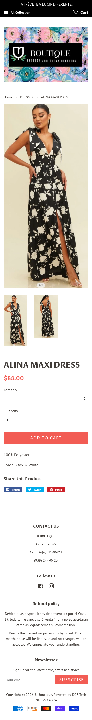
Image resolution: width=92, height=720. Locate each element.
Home (8, 98)
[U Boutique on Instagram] (51, 587)
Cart (84, 12)
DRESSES (26, 98)
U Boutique (43, 694)
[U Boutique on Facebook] (41, 587)
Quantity (11, 410)
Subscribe (71, 680)
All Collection (20, 12)
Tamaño (10, 389)
